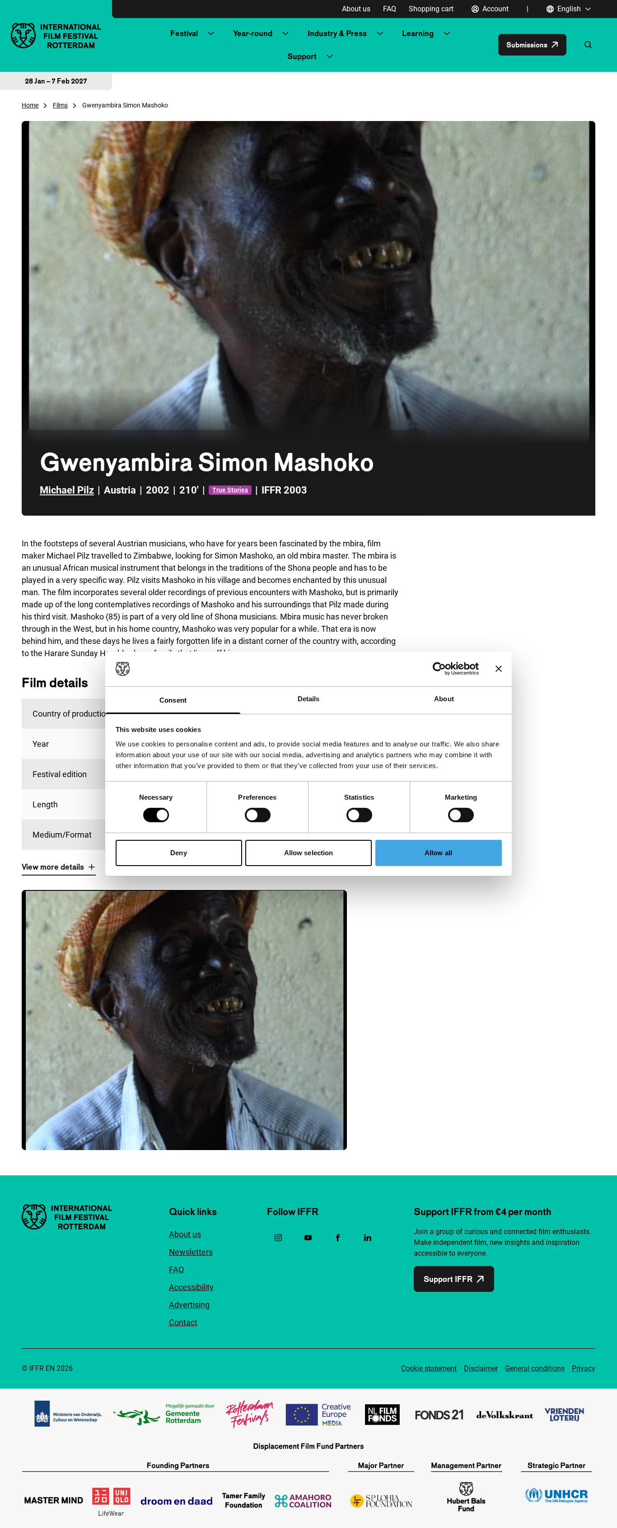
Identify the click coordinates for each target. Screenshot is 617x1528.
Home (30, 105)
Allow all (438, 853)
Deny (178, 853)
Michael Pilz (67, 490)
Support (302, 56)
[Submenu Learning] (446, 33)
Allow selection (308, 853)
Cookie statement (429, 1368)
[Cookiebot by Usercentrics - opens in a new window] (439, 668)
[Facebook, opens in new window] (338, 1237)
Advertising (189, 1304)
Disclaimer (481, 1368)
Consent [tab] (173, 700)
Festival (184, 33)
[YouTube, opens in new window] (308, 1237)
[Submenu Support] (329, 56)
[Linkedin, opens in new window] (367, 1237)
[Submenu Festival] (211, 33)
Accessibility (191, 1287)
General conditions (535, 1368)
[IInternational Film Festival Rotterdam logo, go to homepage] (56, 35)
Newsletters (191, 1252)
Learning (418, 33)
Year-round (252, 33)
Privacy (583, 1368)
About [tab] (444, 699)
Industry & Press (337, 33)
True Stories (230, 490)
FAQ (389, 9)
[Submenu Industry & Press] (380, 33)
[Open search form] (588, 45)
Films (60, 105)
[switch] (258, 815)
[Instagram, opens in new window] (278, 1237)
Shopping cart (431, 9)
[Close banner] (498, 669)
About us (356, 9)
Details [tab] (309, 699)
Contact (183, 1322)
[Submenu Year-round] (285, 33)
